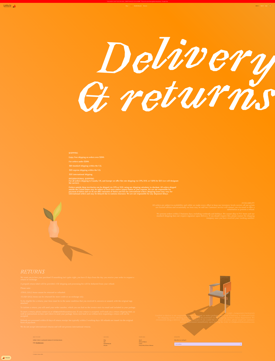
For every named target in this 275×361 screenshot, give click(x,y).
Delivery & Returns (143, 342)
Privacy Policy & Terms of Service (146, 345)
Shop (127, 6)
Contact (140, 343)
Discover (145, 6)
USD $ (257, 6)
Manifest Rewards (138, 6)
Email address (178, 342)
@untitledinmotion (40, 342)
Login (266, 6)
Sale (131, 6)
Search (262, 6)
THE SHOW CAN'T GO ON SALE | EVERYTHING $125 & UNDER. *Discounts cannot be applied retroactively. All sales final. (137, 1)
